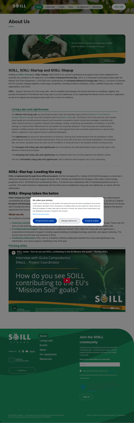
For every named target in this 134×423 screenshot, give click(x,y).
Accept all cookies (91, 221)
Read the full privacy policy (41, 214)
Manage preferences (69, 221)
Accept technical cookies (45, 221)
